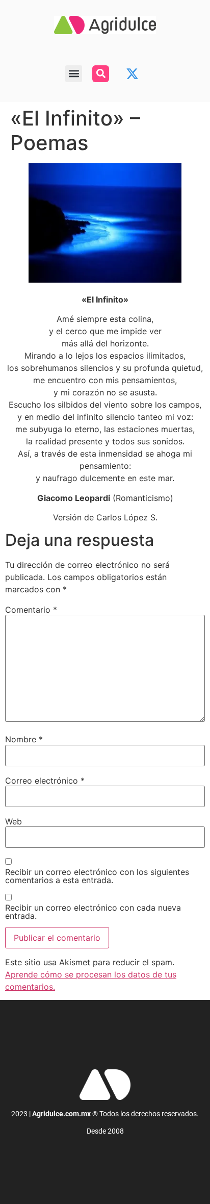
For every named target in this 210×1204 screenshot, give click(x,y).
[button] (73, 73)
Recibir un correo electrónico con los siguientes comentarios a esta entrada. (97, 876)
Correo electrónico (45, 780)
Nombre (24, 739)
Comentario (31, 610)
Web (13, 821)
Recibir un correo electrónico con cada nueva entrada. (93, 912)
